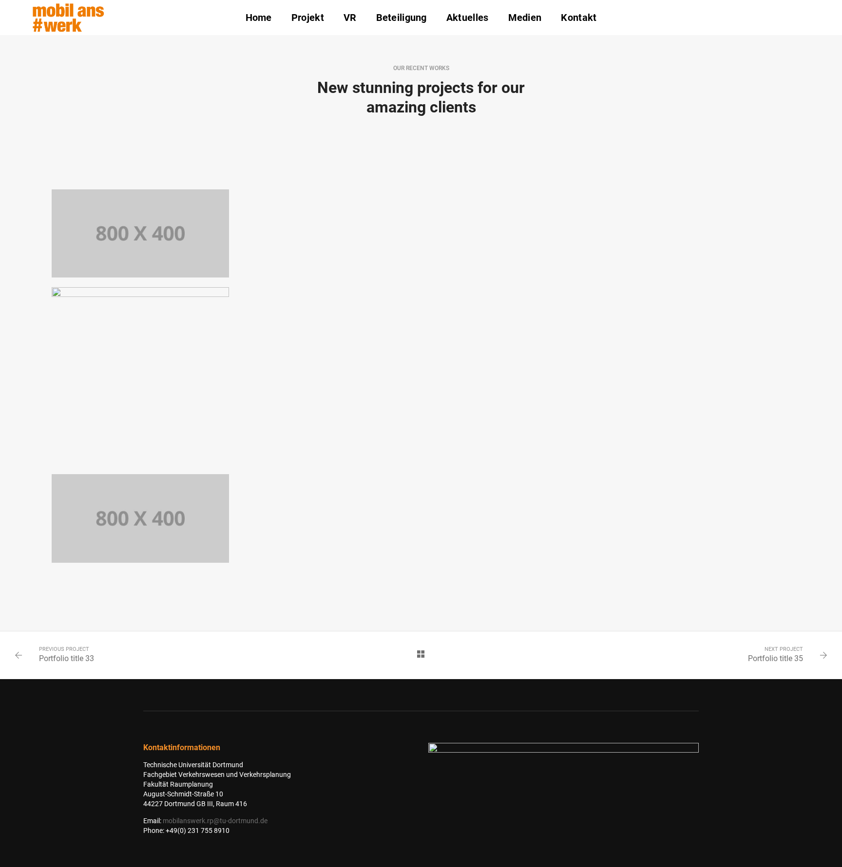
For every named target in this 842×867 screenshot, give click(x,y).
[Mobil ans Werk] (68, 17)
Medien (525, 17)
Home (259, 17)
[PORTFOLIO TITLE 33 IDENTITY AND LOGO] (140, 518)
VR (350, 17)
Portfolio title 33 (66, 658)
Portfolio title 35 (775, 658)
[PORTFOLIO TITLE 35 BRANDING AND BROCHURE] (140, 375)
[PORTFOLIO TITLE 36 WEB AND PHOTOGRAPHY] (140, 233)
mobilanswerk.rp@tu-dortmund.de (215, 821)
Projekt (307, 17)
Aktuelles (467, 17)
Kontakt (578, 17)
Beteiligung (401, 17)
